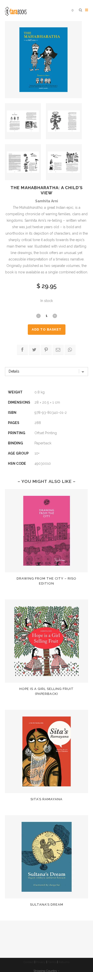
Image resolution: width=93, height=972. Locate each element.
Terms (52, 962)
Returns (64, 962)
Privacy (41, 962)
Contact (29, 962)
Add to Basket (47, 329)
